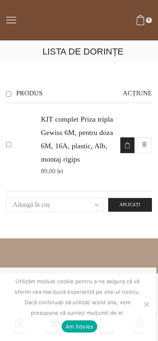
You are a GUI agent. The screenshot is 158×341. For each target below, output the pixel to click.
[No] (146, 304)
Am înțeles (80, 326)
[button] (127, 145)
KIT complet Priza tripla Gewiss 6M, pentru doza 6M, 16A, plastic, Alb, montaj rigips (77, 139)
